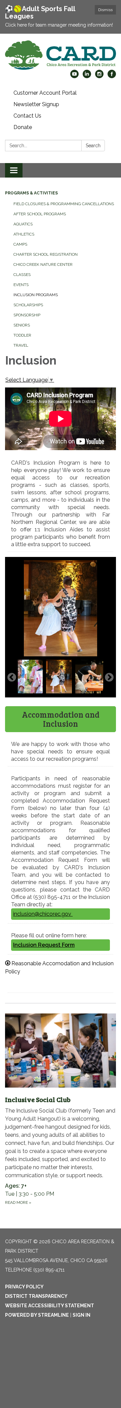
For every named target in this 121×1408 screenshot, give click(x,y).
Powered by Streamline (37, 1315)
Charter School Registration (45, 254)
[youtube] (74, 76)
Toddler (22, 335)
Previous (12, 677)
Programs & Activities (31, 193)
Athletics (23, 234)
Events (21, 284)
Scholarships (28, 305)
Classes (22, 274)
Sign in (81, 1315)
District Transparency (36, 1296)
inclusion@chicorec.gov (43, 914)
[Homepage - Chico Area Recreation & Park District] (60, 55)
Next (109, 677)
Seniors (21, 325)
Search (93, 145)
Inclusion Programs (35, 294)
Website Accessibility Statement (49, 1305)
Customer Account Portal (45, 93)
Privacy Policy (24, 1286)
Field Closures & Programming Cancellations (63, 203)
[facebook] (112, 76)
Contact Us (27, 116)
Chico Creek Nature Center (43, 264)
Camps (20, 244)
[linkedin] (87, 76)
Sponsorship (26, 315)
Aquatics (23, 224)
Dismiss (105, 9)
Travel (20, 345)
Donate (22, 127)
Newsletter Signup (36, 104)
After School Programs (39, 214)
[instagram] (99, 76)
